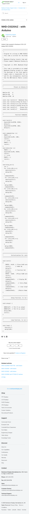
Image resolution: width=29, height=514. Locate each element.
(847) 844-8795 (9, 477)
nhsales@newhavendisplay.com (9, 485)
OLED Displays (5, 402)
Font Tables (4, 430)
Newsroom (4, 460)
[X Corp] (4, 336)
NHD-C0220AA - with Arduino (8, 368)
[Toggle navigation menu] (19, 3)
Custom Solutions (5, 410)
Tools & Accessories (6, 407)
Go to (14, 388)
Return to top (4, 358)
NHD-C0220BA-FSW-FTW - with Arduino (11, 365)
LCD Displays (5, 399)
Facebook (3, 509)
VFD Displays (5, 405)
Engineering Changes (6, 432)
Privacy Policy (14, 505)
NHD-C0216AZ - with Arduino (8, 371)
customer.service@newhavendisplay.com (12, 490)
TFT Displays (4, 397)
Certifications (4, 452)
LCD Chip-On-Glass (5, 9)
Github (19, 509)
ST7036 (3, 377)
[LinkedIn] (6, 336)
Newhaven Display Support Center (9, 8)
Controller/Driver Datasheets (8, 427)
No (18, 345)
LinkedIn (14, 509)
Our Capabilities (5, 449)
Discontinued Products (7, 413)
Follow (4, 39)
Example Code (22, 8)
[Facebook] (2, 336)
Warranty (3, 457)
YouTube (24, 509)
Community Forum (6, 422)
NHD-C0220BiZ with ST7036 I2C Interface (12, 374)
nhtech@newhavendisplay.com (9, 495)
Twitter (9, 509)
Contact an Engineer (20, 353)
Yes (10, 345)
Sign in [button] (24, 2)
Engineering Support (11, 34)
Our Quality (4, 455)
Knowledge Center (6, 438)
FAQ (2, 463)
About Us (3, 447)
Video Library (4, 435)
